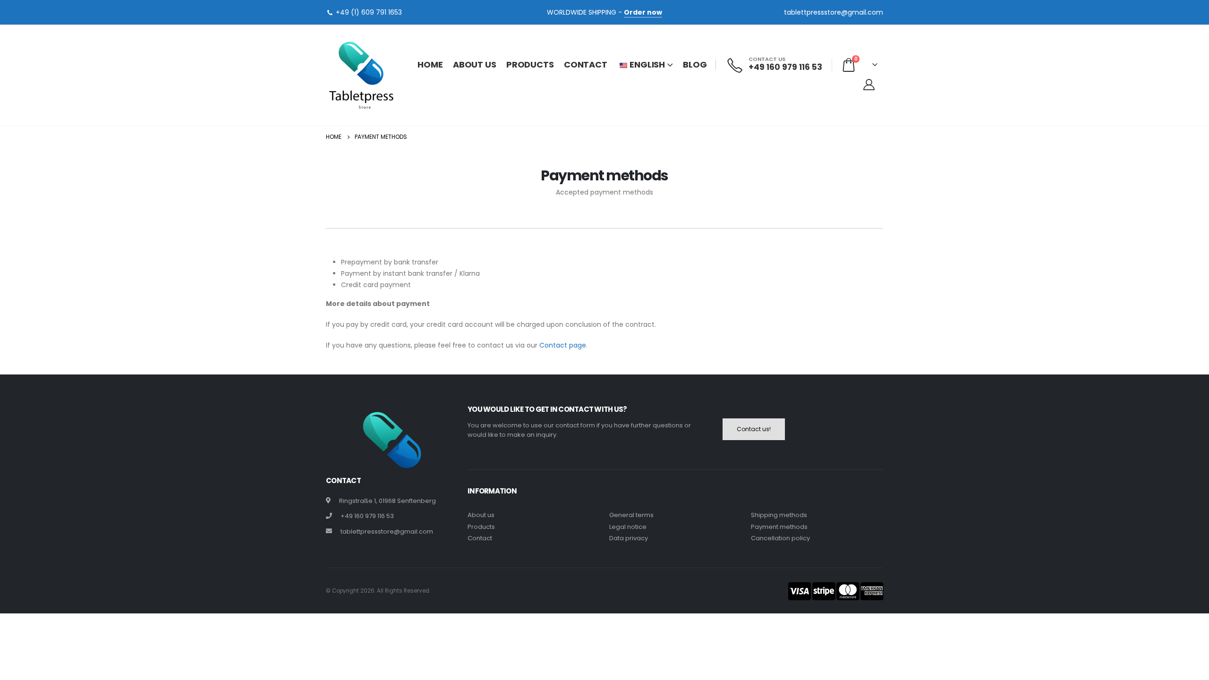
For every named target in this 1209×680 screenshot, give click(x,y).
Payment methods (779, 526)
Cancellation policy (780, 538)
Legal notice (628, 526)
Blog (695, 64)
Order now (643, 12)
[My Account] (869, 84)
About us (474, 64)
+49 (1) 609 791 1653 (369, 12)
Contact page (562, 345)
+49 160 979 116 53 (367, 515)
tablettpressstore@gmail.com (833, 12)
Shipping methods (779, 514)
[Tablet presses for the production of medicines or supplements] (361, 75)
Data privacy (628, 538)
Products (530, 64)
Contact (585, 64)
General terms (631, 514)
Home (430, 64)
